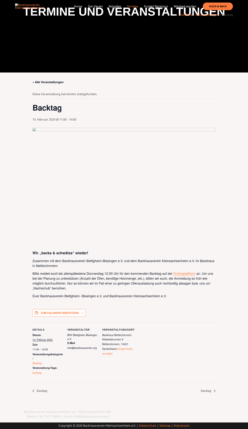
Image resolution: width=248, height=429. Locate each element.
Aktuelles (115, 6)
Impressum (182, 426)
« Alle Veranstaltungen (48, 82)
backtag (37, 372)
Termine (132, 6)
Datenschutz (147, 426)
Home (78, 6)
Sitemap (165, 426)
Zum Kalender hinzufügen (60, 313)
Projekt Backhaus (156, 6)
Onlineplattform (184, 273)
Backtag (37, 363)
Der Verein (95, 6)
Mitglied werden (185, 6)
